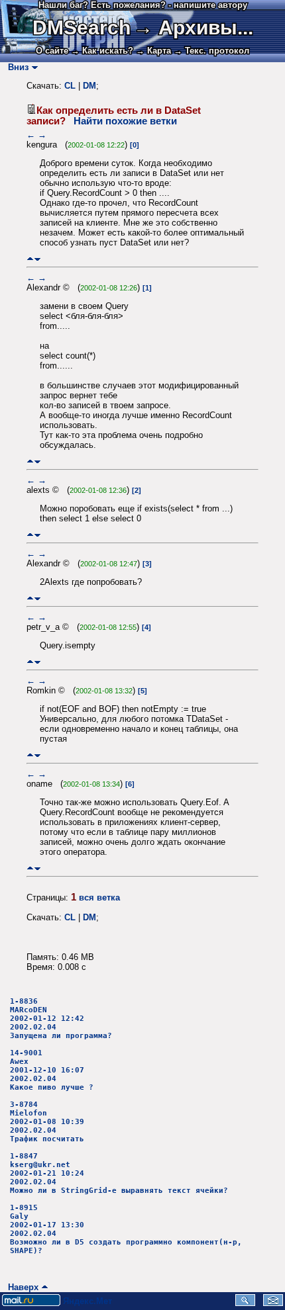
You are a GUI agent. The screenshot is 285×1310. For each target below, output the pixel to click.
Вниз (15, 67)
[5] (142, 691)
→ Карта (153, 51)
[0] (134, 145)
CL (70, 86)
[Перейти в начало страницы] (30, 259)
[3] (147, 564)
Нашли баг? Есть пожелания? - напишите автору (142, 5)
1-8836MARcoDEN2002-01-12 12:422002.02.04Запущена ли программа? (61, 1018)
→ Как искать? (102, 51)
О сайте (52, 51)
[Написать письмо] (273, 1303)
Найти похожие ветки (125, 121)
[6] (130, 784)
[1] (147, 288)
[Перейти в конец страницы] (37, 259)
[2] (136, 490)
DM (89, 86)
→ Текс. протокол (211, 51)
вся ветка (99, 897)
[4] (146, 627)
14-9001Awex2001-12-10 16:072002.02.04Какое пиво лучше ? (51, 1070)
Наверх (20, 1287)
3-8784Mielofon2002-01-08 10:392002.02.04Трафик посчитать (47, 1121)
